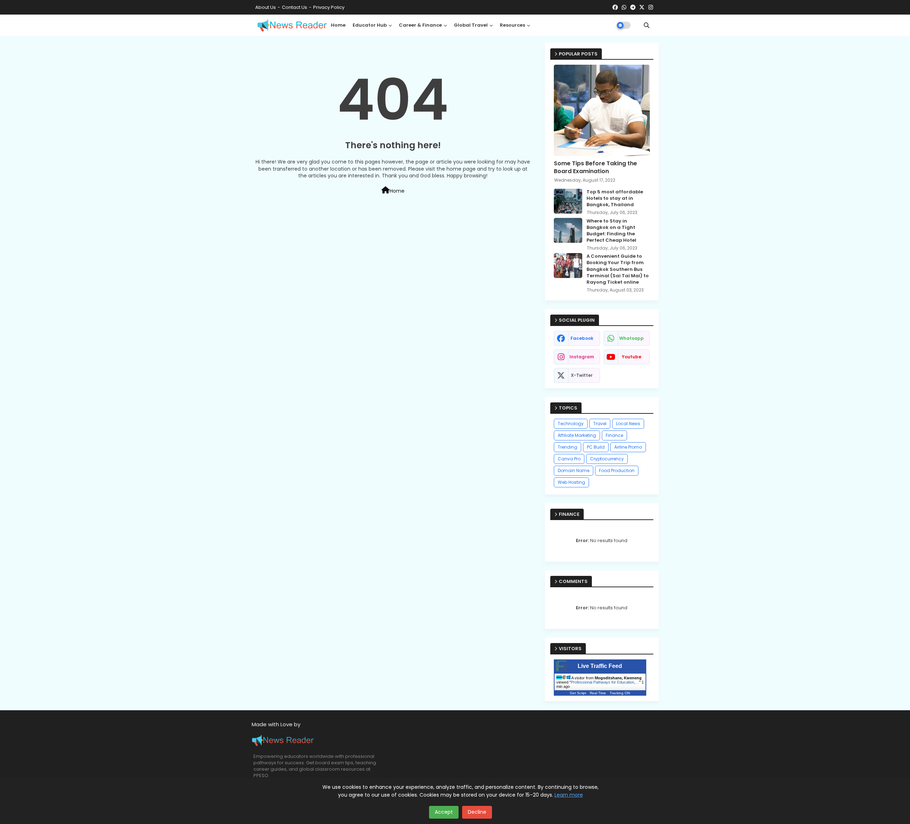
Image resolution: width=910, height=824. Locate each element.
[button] (646, 25)
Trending (567, 447)
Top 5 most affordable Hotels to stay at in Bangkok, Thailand (615, 198)
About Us (265, 7)
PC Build (596, 447)
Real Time (598, 693)
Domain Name (573, 470)
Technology (571, 424)
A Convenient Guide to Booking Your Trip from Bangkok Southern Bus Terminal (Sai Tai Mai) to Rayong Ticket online (618, 269)
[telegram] (632, 7)
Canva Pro (569, 459)
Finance (614, 435)
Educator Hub (370, 25)
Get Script (578, 693)
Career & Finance (420, 25)
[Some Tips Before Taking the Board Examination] (602, 110)
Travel (599, 424)
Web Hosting (571, 482)
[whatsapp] (624, 7)
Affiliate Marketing (577, 435)
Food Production (617, 470)
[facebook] (615, 7)
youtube (631, 357)
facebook (582, 338)
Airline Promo (628, 447)
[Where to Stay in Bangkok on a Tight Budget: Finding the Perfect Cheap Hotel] (568, 230)
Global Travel (471, 25)
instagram (581, 357)
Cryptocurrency (607, 459)
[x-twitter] (641, 7)
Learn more (569, 794)
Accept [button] (444, 811)
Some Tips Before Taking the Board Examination (595, 167)
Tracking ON (620, 693)
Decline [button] (477, 811)
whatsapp (631, 338)
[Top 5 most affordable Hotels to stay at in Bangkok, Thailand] (568, 201)
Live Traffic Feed (600, 666)
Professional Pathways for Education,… (605, 682)
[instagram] (650, 7)
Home (338, 25)
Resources (512, 25)
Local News (628, 424)
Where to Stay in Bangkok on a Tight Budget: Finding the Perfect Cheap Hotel (611, 231)
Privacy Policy (328, 7)
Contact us (294, 7)
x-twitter (582, 375)
